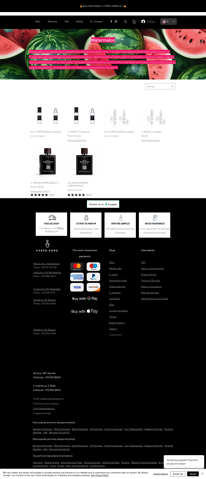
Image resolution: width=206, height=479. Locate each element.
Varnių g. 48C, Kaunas (44, 373)
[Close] (202, 474)
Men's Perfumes (62, 429)
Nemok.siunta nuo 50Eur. (77, 140)
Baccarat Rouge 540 (59, 432)
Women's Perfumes (42, 429)
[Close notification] (201, 458)
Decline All (178, 473)
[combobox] (160, 86)
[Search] (125, 21)
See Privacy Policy (100, 475)
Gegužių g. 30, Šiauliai (44, 299)
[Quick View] (48, 111)
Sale (45, 432)
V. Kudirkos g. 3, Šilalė (44, 385)
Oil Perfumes (96, 429)
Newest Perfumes (153, 429)
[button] (134, 22)
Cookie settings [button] (160, 473)
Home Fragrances (113, 429)
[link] (43, 194)
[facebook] (111, 21)
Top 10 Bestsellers (133, 429)
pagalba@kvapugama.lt (52, 398)
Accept (193, 473)
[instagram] (115, 21)
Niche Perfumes (80, 429)
